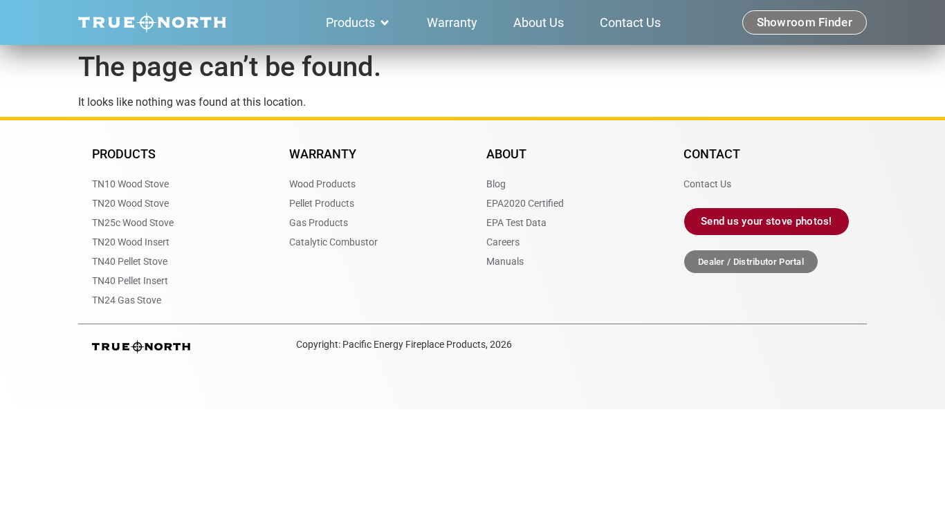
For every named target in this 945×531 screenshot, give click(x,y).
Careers (503, 242)
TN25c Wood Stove (133, 222)
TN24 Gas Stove (126, 300)
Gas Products (318, 222)
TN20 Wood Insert (130, 242)
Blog (496, 183)
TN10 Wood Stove (130, 183)
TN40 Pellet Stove (129, 261)
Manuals (505, 261)
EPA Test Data (516, 222)
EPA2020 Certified (525, 203)
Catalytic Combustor (333, 242)
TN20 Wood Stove (130, 203)
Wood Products (322, 183)
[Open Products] (384, 22)
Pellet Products (321, 203)
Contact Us (707, 183)
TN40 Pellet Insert (130, 280)
